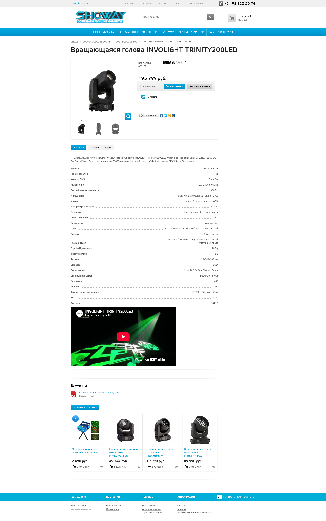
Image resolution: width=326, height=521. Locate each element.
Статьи (181, 505)
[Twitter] (165, 115)
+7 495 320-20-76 (239, 4)
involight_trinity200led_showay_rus (99, 392)
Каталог (129, 3)
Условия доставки (151, 509)
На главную (78, 497)
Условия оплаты (150, 505)
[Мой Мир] (173, 115)
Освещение (150, 32)
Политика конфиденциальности (194, 512)
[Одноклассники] (169, 115)
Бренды (181, 509)
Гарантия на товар (152, 512)
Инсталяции (196, 3)
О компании (112, 509)
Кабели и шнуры (220, 32)
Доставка (163, 3)
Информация (186, 497)
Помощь (147, 497)
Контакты (146, 3)
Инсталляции (113, 505)
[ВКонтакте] (161, 115)
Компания (113, 497)
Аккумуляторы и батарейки (183, 32)
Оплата (179, 3)
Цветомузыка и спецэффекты (115, 32)
